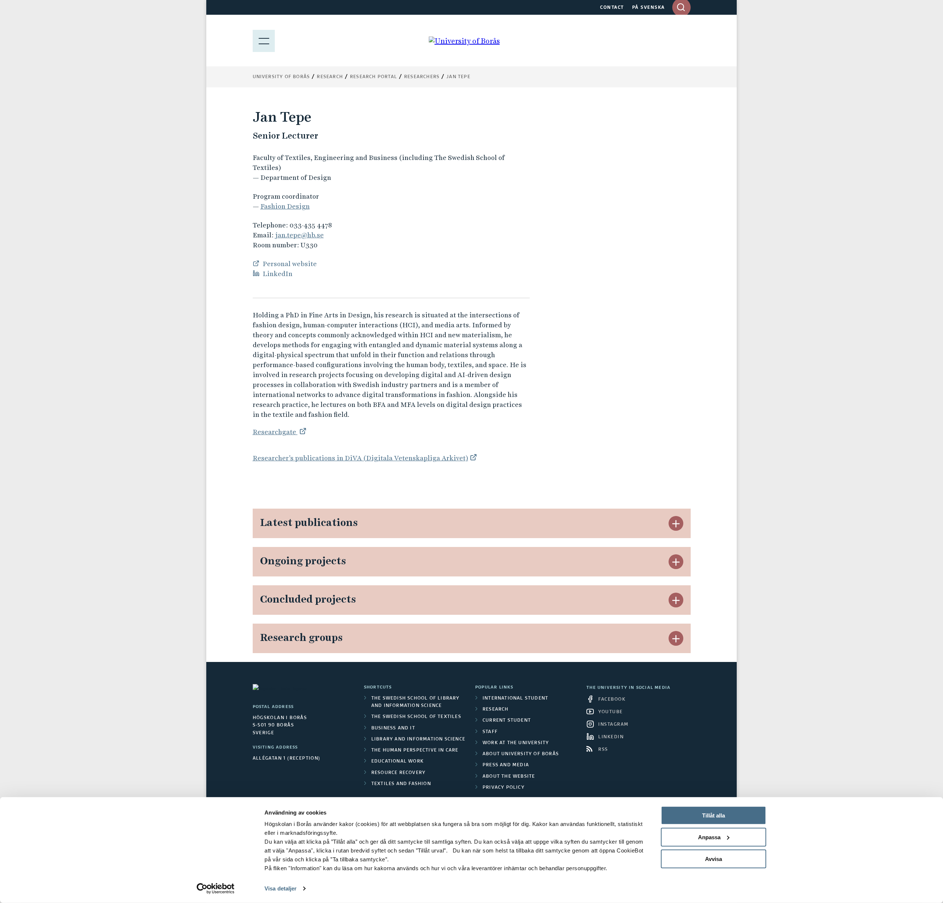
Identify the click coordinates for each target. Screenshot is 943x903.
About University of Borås (521, 754)
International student (515, 698)
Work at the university (516, 743)
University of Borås (281, 77)
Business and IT (393, 728)
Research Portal (373, 77)
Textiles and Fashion (401, 784)
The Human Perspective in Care (415, 750)
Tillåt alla (713, 815)
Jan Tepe (458, 77)
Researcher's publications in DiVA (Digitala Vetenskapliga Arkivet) (360, 458)
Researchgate (275, 432)
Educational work (397, 761)
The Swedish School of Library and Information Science (415, 702)
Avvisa (713, 858)
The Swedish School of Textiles (416, 716)
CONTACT (612, 7)
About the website (509, 776)
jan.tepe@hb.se (299, 235)
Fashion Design (285, 206)
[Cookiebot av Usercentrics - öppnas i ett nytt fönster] (215, 888)
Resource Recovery (398, 772)
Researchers (421, 77)
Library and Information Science (418, 739)
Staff (490, 732)
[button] (676, 523)
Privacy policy (504, 787)
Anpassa (709, 837)
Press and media (506, 765)
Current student (507, 720)
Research (330, 77)
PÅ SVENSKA (648, 7)
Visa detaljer (280, 888)
